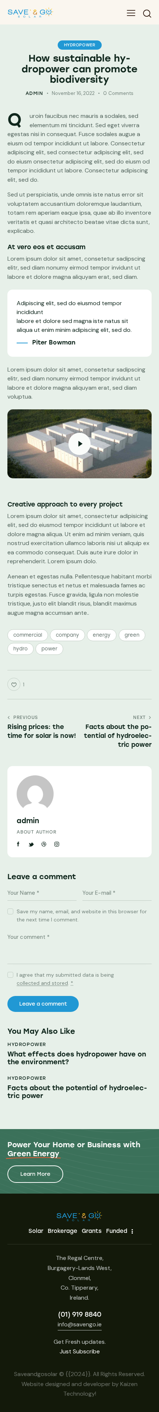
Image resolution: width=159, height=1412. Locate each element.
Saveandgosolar (36, 1374)
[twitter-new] (31, 844)
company (67, 635)
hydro (20, 648)
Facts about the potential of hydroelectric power (77, 1092)
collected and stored (42, 983)
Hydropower (79, 45)
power (49, 648)
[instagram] (57, 844)
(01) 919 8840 (79, 1314)
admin (28, 820)
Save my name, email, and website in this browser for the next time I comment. (82, 915)
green (132, 635)
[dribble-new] (44, 844)
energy (102, 635)
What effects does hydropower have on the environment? (76, 1058)
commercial (27, 635)
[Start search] (147, 13)
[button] (131, 13)
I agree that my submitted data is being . (65, 978)
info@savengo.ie (80, 1324)
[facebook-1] (18, 844)
